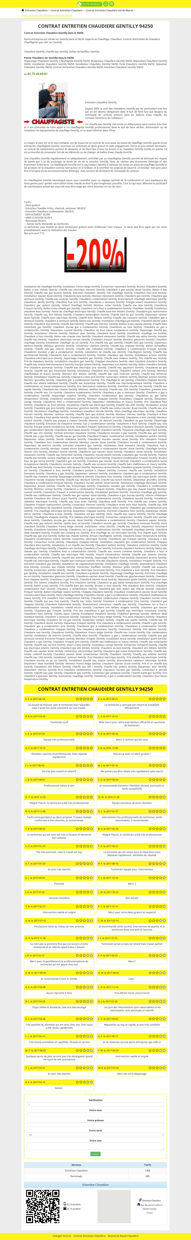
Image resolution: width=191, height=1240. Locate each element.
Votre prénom (95, 1120)
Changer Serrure (62, 1235)
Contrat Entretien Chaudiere (89, 1235)
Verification (95, 1100)
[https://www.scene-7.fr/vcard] (42, 1206)
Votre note (95, 1130)
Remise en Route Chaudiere (123, 1235)
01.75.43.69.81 (91, 4)
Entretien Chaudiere (151, 1200)
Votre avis (95, 1140)
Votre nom (95, 1110)
